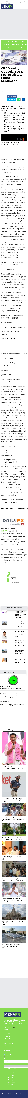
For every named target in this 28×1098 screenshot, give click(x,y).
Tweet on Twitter (11, 99)
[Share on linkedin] (23, 99)
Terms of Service (8, 1034)
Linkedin (12, 1082)
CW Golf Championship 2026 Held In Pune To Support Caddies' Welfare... (13, 838)
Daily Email (13, 1080)
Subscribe (16, 1066)
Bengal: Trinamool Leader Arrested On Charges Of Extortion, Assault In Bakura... (13, 819)
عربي (15, 2)
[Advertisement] (14, 23)
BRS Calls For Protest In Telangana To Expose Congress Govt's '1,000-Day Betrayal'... (13, 768)
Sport (22, 48)
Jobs (5, 1045)
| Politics (5, 45)
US (5, 41)
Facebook (13, 1073)
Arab (22, 41)
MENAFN (5, 106)
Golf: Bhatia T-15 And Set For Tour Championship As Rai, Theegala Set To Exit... (13, 800)
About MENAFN (8, 1043)
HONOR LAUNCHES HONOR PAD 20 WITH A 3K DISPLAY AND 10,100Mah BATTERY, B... (20, 614)
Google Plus (13, 1077)
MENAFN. (12, 1093)
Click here (15, 1027)
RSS (11, 1084)
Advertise (6, 1041)
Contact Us (7, 1038)
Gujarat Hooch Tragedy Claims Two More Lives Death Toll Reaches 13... (13, 879)
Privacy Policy (7, 1036)
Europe (14, 41)
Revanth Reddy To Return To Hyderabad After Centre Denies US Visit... (13, 858)
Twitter (12, 1075)
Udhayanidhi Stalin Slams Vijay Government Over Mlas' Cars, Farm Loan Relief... (13, 900)
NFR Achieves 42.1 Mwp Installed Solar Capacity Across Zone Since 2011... (12, 946)
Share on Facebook (12, 96)
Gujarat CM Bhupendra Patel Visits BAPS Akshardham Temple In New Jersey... (13, 923)
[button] (20, 2)
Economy (15, 45)
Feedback (6, 1048)
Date (4, 91)
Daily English (8, 1055)
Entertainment (10, 48)
